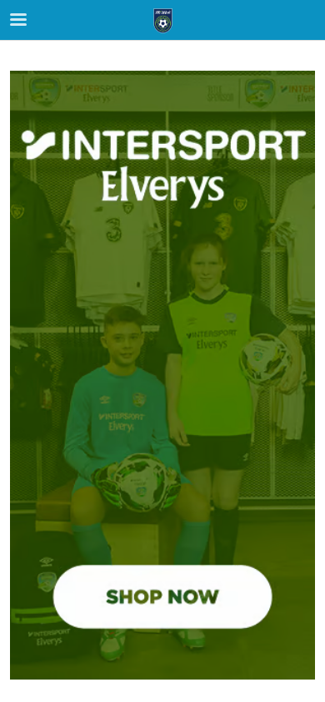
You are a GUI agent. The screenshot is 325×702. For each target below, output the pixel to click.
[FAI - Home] (162, 20)
